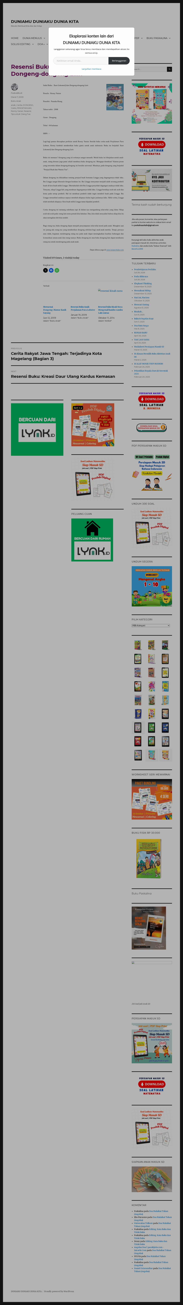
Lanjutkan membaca (91, 69)
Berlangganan (119, 60)
